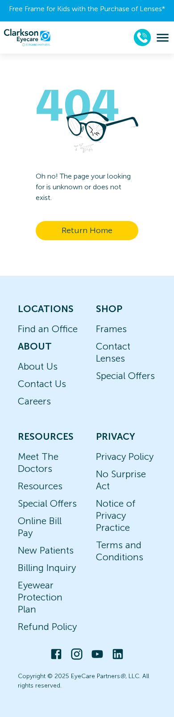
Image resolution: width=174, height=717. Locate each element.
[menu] (162, 38)
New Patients (46, 550)
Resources (40, 486)
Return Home (87, 230)
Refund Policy (47, 626)
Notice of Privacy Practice (116, 515)
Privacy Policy (124, 456)
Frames (111, 328)
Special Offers (125, 375)
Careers (34, 401)
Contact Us (42, 383)
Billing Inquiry (47, 567)
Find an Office (48, 328)
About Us (38, 366)
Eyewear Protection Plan (40, 597)
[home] (27, 37)
